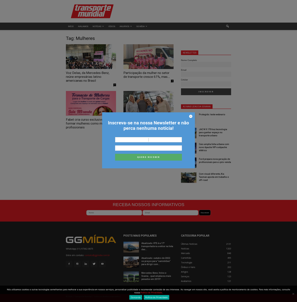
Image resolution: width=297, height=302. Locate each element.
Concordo (136, 297)
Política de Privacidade (151, 292)
